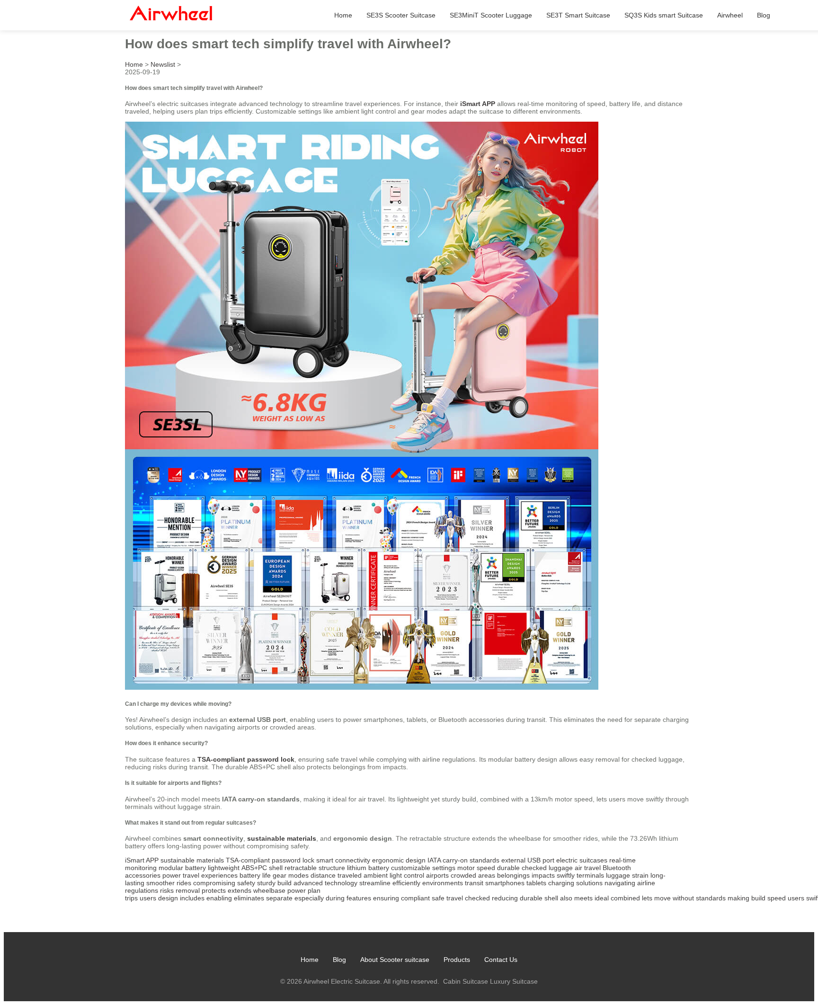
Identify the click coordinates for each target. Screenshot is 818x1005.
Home (343, 15)
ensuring (386, 898)
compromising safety (224, 883)
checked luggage (547, 868)
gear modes (291, 875)
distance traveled (336, 875)
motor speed (476, 868)
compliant (415, 898)
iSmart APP (477, 103)
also (566, 898)
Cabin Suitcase (465, 981)
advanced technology (325, 883)
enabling (219, 898)
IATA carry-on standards (463, 860)
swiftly (566, 875)
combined (625, 898)
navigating (620, 883)
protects (214, 890)
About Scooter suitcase (394, 959)
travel (454, 898)
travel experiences (210, 875)
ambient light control (394, 875)
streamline (375, 883)
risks (167, 890)
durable (508, 868)
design (168, 898)
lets (647, 898)
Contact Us (500, 959)
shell (551, 898)
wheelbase (269, 890)
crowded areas (473, 875)
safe (438, 898)
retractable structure (315, 868)
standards (711, 898)
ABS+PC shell (262, 868)
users (148, 898)
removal (188, 890)
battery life (255, 875)
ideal (602, 898)
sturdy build (274, 883)
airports (437, 875)
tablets (536, 883)
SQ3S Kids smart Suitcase (663, 15)
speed (776, 898)
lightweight (224, 868)
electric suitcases (581, 860)
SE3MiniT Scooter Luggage (491, 15)
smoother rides (168, 883)
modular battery (182, 868)
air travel (588, 868)
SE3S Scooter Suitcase (401, 15)
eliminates (249, 898)
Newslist (163, 64)
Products (457, 959)
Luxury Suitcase (514, 981)
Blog (763, 15)
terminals (590, 875)
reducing (505, 898)
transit (474, 883)
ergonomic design (399, 860)
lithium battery (368, 868)
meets (583, 898)
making (738, 898)
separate (279, 898)
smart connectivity (343, 860)
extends (239, 890)
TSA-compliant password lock (245, 759)
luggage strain (627, 875)
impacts (543, 875)
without (683, 898)
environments (442, 883)
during (335, 898)
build (758, 898)
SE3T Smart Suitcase (578, 15)
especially (309, 898)
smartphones (505, 883)
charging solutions (575, 883)
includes (192, 898)
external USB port (527, 860)
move (662, 898)
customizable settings (423, 868)
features (359, 898)
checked (477, 898)
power (171, 875)
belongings (513, 875)
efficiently (406, 883)
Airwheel (730, 15)
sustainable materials (281, 838)
